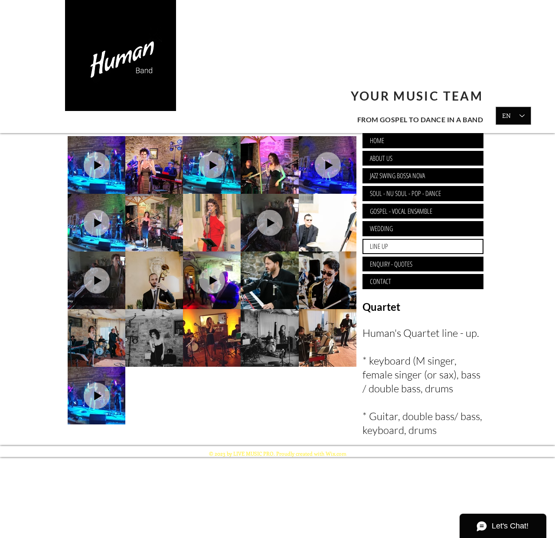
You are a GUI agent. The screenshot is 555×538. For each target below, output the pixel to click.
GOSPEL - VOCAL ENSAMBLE (401, 211)
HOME (377, 140)
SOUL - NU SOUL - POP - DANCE (405, 193)
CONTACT (380, 281)
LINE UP (379, 246)
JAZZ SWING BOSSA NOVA (397, 175)
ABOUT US (381, 158)
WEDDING (381, 228)
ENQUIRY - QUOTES (391, 264)
